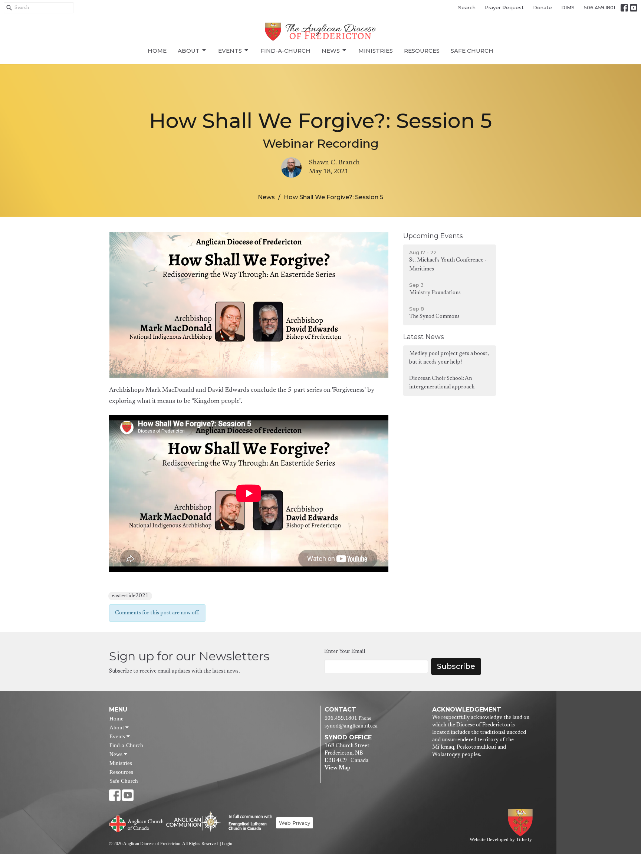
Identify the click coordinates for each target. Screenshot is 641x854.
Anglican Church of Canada (136, 823)
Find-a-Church (285, 50)
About (189, 50)
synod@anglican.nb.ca (351, 726)
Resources (422, 50)
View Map (337, 768)
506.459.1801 (599, 7)
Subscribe (456, 666)
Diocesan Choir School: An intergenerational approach (441, 383)
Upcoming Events (433, 236)
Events (230, 50)
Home (157, 50)
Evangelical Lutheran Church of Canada (248, 823)
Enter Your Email (344, 651)
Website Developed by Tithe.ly (501, 839)
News (331, 50)
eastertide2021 (130, 596)
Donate (542, 7)
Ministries (375, 50)
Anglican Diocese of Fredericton (522, 823)
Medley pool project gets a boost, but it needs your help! (449, 358)
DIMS (568, 7)
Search (467, 7)
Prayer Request (504, 7)
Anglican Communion (193, 821)
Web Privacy (294, 823)
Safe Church (472, 50)
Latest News (423, 337)
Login (227, 843)
